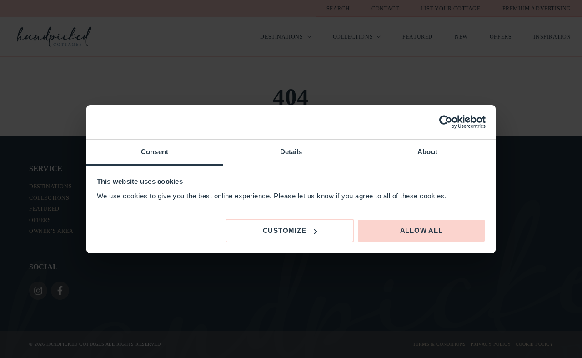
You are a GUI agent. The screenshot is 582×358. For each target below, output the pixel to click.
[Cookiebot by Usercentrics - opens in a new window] (446, 122)
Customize (284, 230)
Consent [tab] (154, 152)
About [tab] (427, 152)
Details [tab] (291, 152)
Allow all (421, 230)
